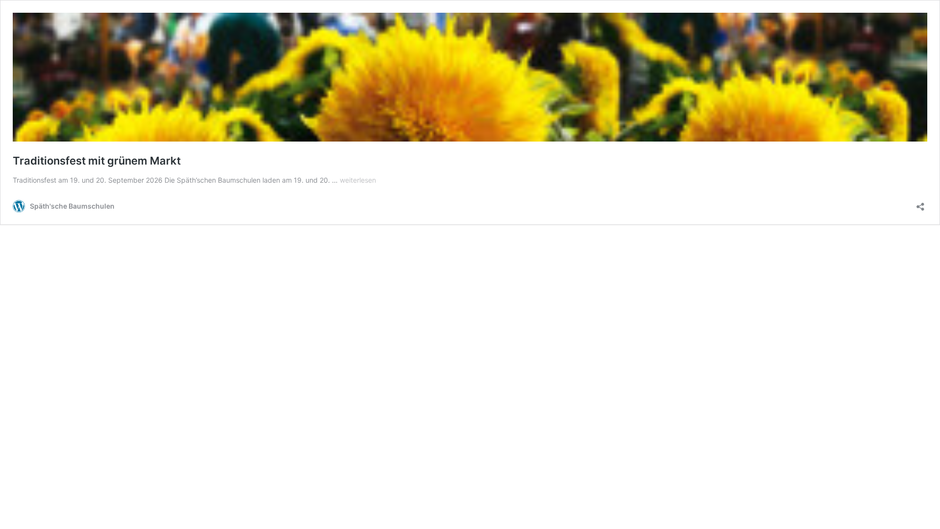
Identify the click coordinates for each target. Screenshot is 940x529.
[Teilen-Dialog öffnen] (920, 203)
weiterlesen (358, 180)
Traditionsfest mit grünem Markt (97, 160)
